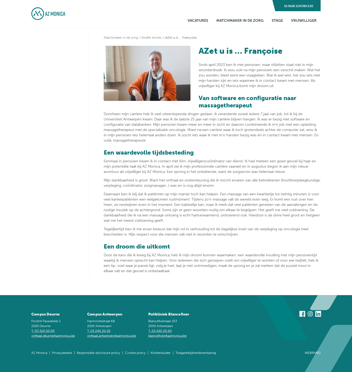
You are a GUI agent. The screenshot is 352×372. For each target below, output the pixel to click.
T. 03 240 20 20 (98, 331)
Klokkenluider (161, 353)
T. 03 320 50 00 (43, 331)
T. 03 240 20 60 (160, 331)
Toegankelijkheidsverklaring (196, 353)
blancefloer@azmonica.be (167, 336)
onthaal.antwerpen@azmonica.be (111, 336)
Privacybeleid (62, 353)
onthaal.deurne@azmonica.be (53, 336)
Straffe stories (151, 37)
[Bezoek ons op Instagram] (310, 314)
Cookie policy (135, 353)
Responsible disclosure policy (98, 353)
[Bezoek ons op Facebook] (302, 314)
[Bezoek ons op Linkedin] (318, 314)
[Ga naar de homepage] (48, 14)
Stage (277, 20)
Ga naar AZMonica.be (298, 6)
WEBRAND (313, 353)
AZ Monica (39, 353)
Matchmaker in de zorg (240, 20)
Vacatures (198, 20)
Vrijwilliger (304, 20)
